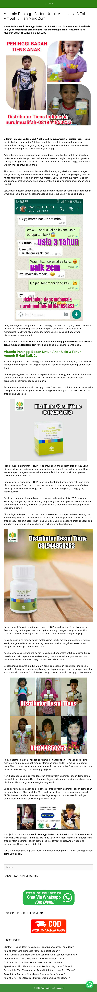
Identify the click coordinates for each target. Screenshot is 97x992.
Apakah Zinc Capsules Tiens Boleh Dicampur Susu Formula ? (34, 974)
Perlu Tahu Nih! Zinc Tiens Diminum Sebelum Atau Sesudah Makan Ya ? (40, 954)
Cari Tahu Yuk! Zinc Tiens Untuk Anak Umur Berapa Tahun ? (34, 962)
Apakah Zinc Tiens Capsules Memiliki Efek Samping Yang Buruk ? (37, 978)
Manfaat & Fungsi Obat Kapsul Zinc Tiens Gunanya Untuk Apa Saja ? (39, 947)
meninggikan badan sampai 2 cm (39, 328)
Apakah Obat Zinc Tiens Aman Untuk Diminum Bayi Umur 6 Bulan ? (38, 966)
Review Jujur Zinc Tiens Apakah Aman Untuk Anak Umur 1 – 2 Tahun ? (39, 970)
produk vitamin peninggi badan (35, 387)
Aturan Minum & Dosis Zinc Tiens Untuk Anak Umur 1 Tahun (34, 958)
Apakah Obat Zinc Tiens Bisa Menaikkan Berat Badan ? (32, 951)
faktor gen (9, 177)
